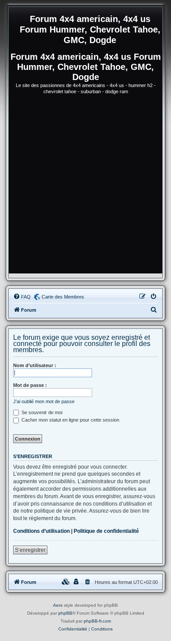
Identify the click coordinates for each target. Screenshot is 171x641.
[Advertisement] (85, 187)
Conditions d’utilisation (41, 531)
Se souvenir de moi (41, 412)
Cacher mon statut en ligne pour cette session (69, 419)
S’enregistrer (30, 550)
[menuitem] (22, 296)
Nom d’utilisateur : (34, 365)
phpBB (65, 613)
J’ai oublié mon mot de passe (44, 401)
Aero (58, 605)
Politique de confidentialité (106, 531)
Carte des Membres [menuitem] (63, 296)
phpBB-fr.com (97, 621)
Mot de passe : (30, 385)
